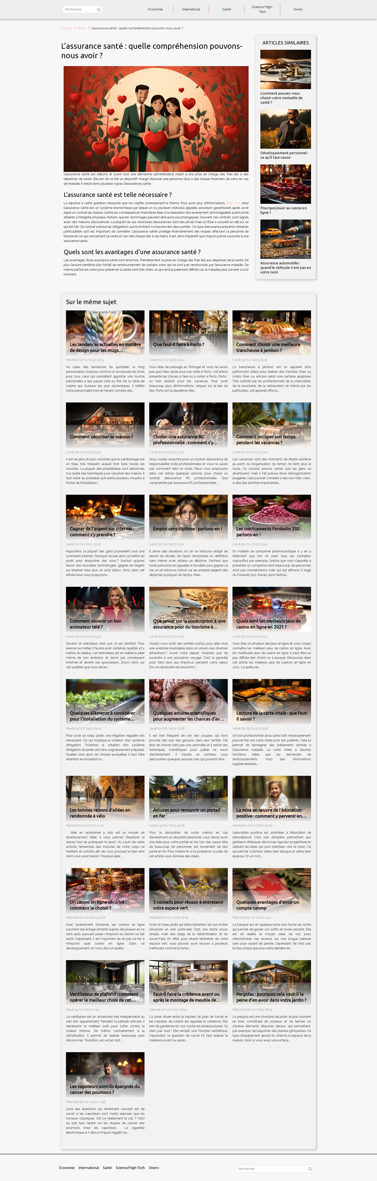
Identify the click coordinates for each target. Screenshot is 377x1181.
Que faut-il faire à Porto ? (178, 344)
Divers (298, 9)
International (191, 9)
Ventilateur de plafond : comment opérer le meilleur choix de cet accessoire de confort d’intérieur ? (104, 1000)
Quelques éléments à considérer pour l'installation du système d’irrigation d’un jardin (102, 718)
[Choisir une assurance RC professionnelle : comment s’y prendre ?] (188, 425)
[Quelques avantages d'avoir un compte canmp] (271, 890)
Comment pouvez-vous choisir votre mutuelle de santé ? (281, 97)
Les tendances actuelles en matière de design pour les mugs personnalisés (105, 350)
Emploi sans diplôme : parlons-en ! (187, 528)
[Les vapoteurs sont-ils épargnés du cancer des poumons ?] (105, 1074)
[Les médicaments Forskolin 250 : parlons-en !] (271, 517)
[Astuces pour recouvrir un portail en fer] (188, 798)
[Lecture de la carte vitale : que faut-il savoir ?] (271, 701)
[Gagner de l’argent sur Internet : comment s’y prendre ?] (105, 517)
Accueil (66, 28)
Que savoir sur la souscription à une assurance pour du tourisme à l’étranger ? (189, 626)
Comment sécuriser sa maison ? (101, 436)
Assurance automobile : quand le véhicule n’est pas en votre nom (285, 267)
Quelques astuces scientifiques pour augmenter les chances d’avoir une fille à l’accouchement (189, 718)
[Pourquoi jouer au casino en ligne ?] (285, 184)
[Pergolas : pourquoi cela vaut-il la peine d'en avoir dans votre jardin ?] (271, 982)
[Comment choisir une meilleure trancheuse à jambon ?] (271, 332)
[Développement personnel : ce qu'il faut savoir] (285, 129)
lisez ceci (233, 203)
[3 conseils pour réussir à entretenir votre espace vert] (188, 890)
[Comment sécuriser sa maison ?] (105, 425)
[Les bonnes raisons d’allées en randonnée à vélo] (105, 798)
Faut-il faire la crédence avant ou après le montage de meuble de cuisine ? (186, 1000)
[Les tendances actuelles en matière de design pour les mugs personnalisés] (105, 332)
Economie (155, 9)
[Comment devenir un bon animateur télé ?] (105, 609)
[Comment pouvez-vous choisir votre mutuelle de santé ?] (285, 69)
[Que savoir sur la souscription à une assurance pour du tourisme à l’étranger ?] (188, 609)
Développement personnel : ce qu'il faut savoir (284, 155)
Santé (226, 9)
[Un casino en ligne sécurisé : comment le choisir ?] (105, 890)
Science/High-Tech (262, 9)
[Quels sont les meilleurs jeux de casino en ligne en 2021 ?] (271, 609)
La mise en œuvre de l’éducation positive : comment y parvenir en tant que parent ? (269, 815)
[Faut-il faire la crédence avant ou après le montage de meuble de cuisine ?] (188, 982)
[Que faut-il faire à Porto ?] (188, 332)
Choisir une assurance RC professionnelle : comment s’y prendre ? (183, 442)
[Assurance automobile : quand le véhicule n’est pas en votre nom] (285, 239)
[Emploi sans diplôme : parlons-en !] (188, 517)
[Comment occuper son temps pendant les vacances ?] (271, 425)
